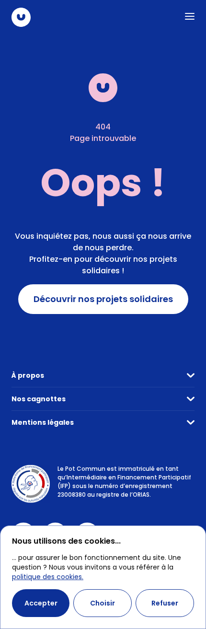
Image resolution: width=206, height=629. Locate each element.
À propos (27, 375)
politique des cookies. (47, 577)
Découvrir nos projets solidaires (103, 299)
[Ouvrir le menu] (190, 16)
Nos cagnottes (38, 399)
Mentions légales (42, 422)
